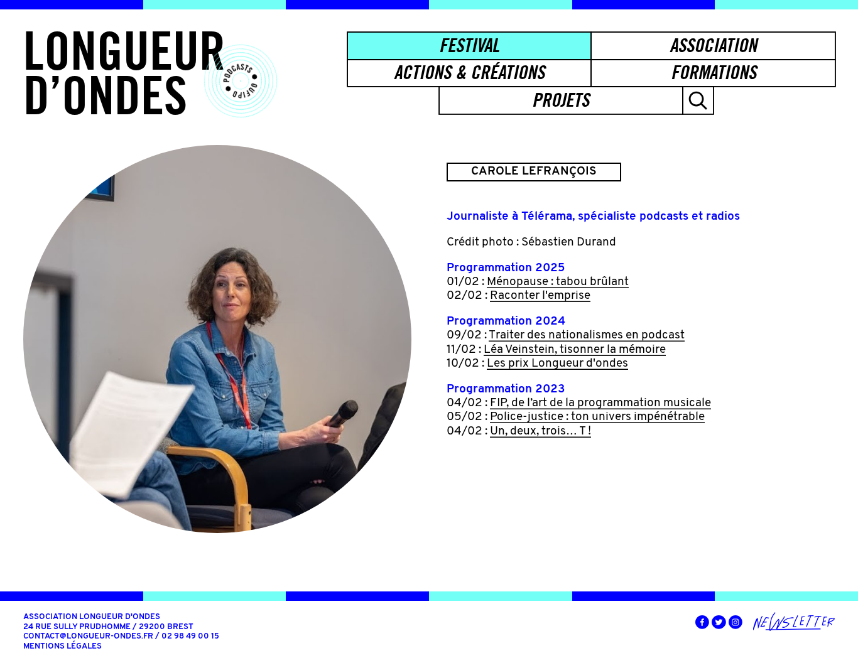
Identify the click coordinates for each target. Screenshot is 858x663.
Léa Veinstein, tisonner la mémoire (575, 350)
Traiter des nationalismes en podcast (587, 336)
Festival (469, 45)
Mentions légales (62, 646)
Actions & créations (469, 72)
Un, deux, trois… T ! (540, 432)
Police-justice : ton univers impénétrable (597, 417)
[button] (698, 100)
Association (713, 45)
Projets (560, 100)
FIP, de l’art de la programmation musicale (600, 403)
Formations (713, 72)
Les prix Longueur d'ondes (557, 364)
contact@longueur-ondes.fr (88, 636)
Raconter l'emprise (540, 296)
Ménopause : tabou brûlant (558, 282)
